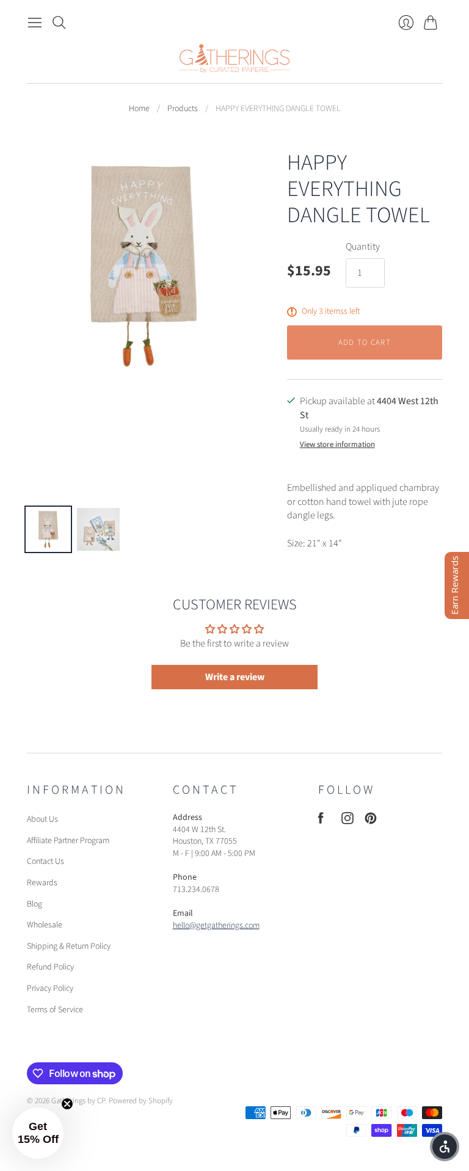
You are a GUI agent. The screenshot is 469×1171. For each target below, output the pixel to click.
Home (139, 109)
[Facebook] (321, 821)
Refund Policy (50, 967)
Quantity (363, 246)
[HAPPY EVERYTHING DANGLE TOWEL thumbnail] (48, 529)
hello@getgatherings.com (216, 925)
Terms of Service (55, 1010)
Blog (34, 904)
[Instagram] (347, 821)
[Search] (59, 22)
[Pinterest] (371, 821)
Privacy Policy (50, 988)
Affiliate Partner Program (68, 841)
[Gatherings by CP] (234, 58)
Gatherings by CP (78, 1100)
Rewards (42, 883)
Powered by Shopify (141, 1100)
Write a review (234, 677)
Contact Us (45, 861)
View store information (337, 444)
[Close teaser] (67, 1104)
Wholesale (44, 925)
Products (182, 109)
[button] (38, 1133)
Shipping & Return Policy (69, 946)
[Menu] (35, 22)
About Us (42, 819)
